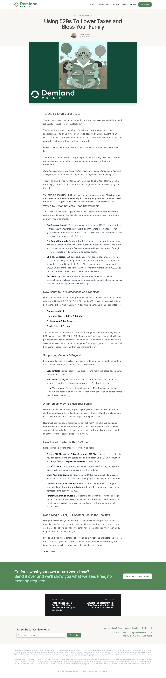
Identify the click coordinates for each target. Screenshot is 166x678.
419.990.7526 (120, 632)
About (124, 4)
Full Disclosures (88, 671)
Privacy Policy (102, 671)
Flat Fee (116, 4)
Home (92, 4)
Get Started (145, 4)
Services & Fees (103, 4)
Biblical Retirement (83, 16)
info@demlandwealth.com (141, 632)
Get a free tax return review (137, 576)
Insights (133, 4)
